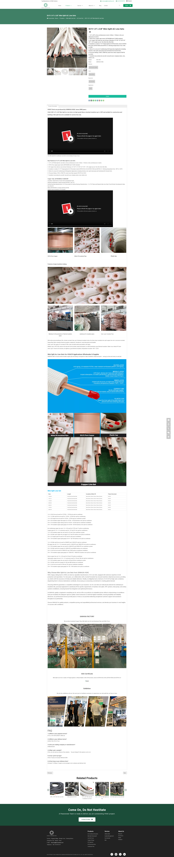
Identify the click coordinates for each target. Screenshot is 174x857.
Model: (90, 59)
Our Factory (120, 835)
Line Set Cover (91, 838)
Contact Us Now (86, 819)
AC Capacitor (90, 842)
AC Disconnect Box (92, 844)
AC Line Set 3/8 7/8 (72, 796)
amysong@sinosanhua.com (108, 1)
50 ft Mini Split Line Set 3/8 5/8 (117, 796)
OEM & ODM (107, 833)
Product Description (52, 106)
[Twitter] (120, 854)
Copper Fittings (91, 840)
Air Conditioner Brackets (93, 833)
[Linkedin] (116, 854)
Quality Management (109, 836)
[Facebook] (112, 854)
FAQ (105, 840)
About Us (120, 833)
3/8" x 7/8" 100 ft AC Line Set (56, 796)
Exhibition (120, 839)
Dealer (119, 837)
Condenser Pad (91, 846)
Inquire (107, 96)
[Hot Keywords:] (119, 5)
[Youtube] (124, 854)
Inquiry (127, 5)
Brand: (89, 62)
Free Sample (107, 838)
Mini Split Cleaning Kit (92, 836)
